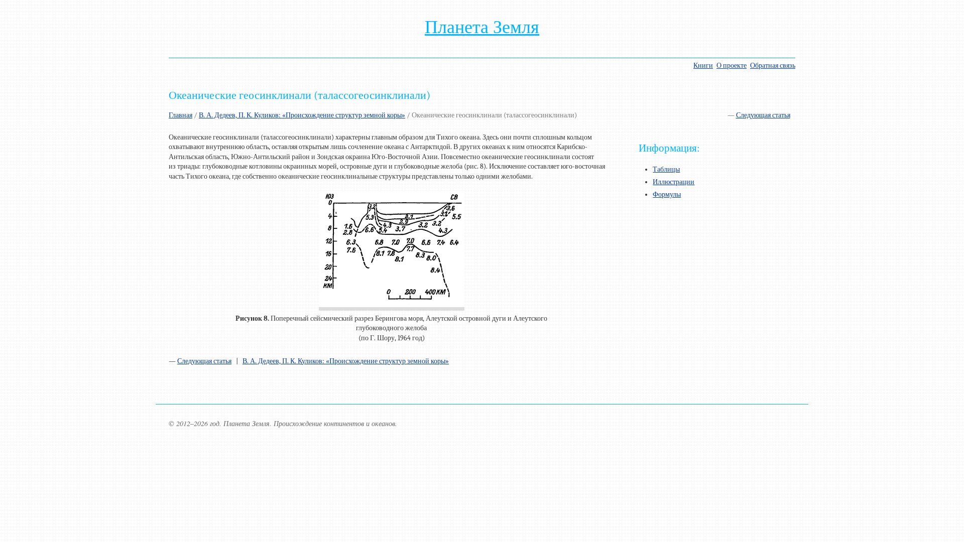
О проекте (731, 65)
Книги (703, 65)
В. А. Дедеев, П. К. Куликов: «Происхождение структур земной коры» (302, 115)
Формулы (667, 194)
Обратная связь (772, 65)
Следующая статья (763, 115)
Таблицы (666, 169)
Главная (180, 115)
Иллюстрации (673, 182)
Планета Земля (482, 27)
